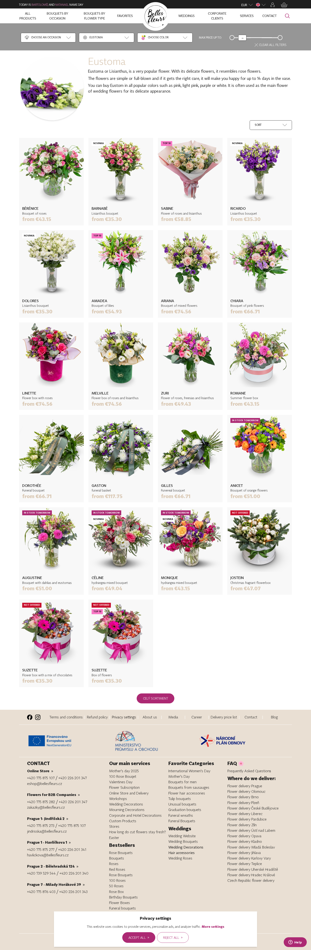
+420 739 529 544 (41, 873)
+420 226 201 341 (72, 849)
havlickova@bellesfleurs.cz (48, 855)
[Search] (287, 16)
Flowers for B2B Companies (53, 794)
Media (173, 717)
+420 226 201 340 (73, 873)
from (36, 219)
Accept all (138, 937)
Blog (274, 717)
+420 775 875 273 (40, 825)
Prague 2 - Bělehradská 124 (52, 866)
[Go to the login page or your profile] (273, 5)
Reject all (173, 937)
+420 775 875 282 (41, 802)
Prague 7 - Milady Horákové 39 (56, 884)
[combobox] (42, 38)
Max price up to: (210, 37)
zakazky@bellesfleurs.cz (46, 807)
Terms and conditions (66, 717)
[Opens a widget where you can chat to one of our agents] (295, 942)
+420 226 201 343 (73, 891)
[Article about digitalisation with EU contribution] (70, 740)
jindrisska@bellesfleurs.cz (47, 831)
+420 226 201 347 (72, 778)
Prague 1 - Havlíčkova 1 (49, 842)
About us (150, 717)
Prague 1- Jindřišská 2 (47, 818)
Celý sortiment (155, 698)
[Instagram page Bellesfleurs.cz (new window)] (37, 717)
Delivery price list (224, 717)
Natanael (62, 4)
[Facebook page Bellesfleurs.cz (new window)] (29, 717)
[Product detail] (51, 170)
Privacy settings (124, 717)
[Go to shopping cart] (284, 5)
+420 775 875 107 (41, 778)
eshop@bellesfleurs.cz (44, 783)
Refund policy (97, 717)
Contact (251, 717)
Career (196, 717)
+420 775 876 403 (41, 891)
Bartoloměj (40, 4)
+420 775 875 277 (40, 849)
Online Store (40, 771)
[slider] (242, 38)
